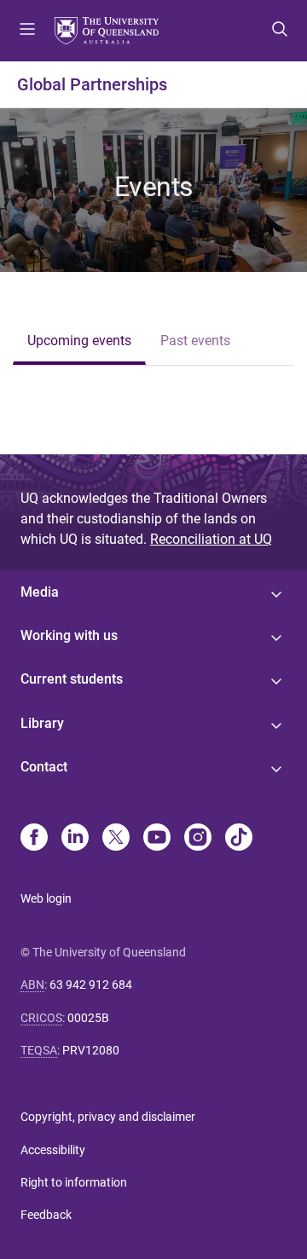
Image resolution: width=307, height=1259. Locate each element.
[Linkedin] (75, 839)
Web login (46, 898)
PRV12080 (90, 1050)
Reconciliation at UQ (211, 539)
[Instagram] (197, 839)
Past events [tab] (195, 340)
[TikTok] (238, 839)
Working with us (69, 635)
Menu (27, 30)
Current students (71, 679)
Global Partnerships (92, 84)
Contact (43, 767)
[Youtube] (157, 839)
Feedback (46, 1214)
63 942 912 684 (90, 984)
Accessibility (52, 1150)
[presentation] (79, 342)
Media (39, 592)
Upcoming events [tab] (79, 340)
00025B (88, 1018)
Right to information (73, 1182)
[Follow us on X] (116, 839)
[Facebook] (34, 839)
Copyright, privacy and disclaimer (107, 1116)
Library (42, 723)
